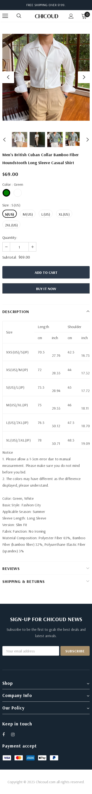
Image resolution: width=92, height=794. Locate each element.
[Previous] (8, 77)
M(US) (28, 214)
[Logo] (46, 15)
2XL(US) (11, 225)
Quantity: (9, 237)
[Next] (84, 77)
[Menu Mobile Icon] (5, 16)
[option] (46, 77)
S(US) (9, 214)
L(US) (45, 214)
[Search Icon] (24, 16)
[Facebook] (6, 734)
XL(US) (64, 214)
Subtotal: (9, 257)
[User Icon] (71, 16)
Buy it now (46, 288)
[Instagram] (15, 734)
